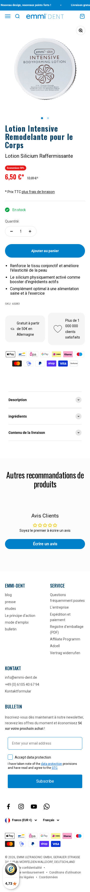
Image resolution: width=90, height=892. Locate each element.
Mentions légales (22, 877)
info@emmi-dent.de (21, 677)
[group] (44, 400)
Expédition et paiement (60, 617)
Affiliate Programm (65, 639)
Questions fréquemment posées (67, 597)
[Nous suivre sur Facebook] (8, 806)
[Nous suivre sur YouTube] (33, 806)
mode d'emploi (16, 622)
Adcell (55, 646)
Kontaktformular (18, 691)
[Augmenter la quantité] (30, 231)
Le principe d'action (20, 616)
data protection (51, 764)
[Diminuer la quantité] (11, 231)
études (10, 609)
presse (10, 602)
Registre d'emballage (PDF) (67, 629)
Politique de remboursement (24, 872)
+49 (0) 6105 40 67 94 (22, 684)
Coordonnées (48, 877)
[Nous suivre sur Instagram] (21, 806)
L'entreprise (59, 607)
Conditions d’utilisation (65, 872)
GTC (55, 768)
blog (8, 595)
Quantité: (12, 221)
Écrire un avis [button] (45, 544)
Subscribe (45, 781)
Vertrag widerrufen (65, 653)
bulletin (10, 629)
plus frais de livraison (38, 192)
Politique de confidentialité (23, 867)
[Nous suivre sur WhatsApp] (46, 806)
